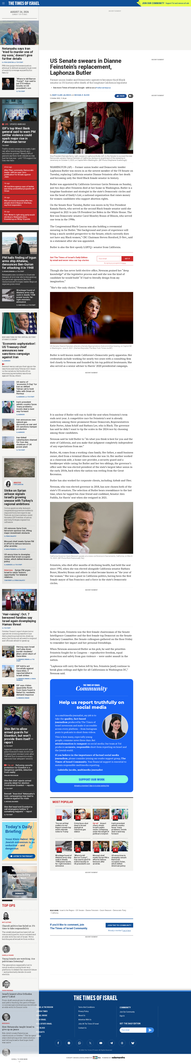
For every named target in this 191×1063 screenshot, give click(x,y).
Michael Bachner (12, 801)
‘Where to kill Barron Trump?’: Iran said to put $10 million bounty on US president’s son (82, 859)
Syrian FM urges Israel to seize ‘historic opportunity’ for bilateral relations (17, 573)
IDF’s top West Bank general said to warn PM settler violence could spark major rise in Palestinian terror (19, 135)
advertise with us (84, 1020)
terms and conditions (86, 1007)
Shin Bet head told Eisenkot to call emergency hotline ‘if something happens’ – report (18, 809)
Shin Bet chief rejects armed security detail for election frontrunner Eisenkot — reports (19, 783)
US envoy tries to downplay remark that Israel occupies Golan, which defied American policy (118, 860)
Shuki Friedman (7, 990)
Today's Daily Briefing (18, 829)
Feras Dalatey (11, 536)
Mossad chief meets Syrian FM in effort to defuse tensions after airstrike (101, 859)
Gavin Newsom (105, 910)
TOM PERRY (8, 580)
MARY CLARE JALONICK (61, 95)
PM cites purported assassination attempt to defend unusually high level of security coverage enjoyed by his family (19, 69)
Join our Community (153, 3)
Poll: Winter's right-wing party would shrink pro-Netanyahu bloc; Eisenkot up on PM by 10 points (19, 217)
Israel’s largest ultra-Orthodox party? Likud (17, 995)
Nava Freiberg (11, 549)
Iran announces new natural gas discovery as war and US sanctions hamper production (26, 424)
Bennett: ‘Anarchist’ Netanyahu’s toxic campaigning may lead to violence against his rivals (19, 796)
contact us (82, 1028)
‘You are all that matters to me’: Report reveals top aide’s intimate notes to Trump (63, 827)
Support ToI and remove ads (177, 3)
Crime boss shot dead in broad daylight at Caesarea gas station (81, 827)
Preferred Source (103, 88)
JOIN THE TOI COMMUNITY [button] (119, 925)
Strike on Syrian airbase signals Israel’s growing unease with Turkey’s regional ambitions (18, 497)
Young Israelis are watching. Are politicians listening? (18, 960)
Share (122, 96)
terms (124, 263)
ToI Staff (19, 62)
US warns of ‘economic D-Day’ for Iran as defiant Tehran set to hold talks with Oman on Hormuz (26, 388)
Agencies (7, 361)
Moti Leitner (6, 922)
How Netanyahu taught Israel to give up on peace (18, 1028)
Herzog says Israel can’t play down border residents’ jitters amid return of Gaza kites (26, 651)
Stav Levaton (9, 62)
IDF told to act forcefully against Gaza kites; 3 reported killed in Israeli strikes (25, 671)
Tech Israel (41, 1020)
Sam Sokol (22, 305)
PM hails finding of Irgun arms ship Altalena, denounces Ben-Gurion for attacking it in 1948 (19, 262)
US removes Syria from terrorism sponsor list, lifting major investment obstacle (18, 530)
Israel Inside (41, 1015)
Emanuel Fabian (23, 659)
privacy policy (83, 1011)
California (54, 913)
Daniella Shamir (8, 955)
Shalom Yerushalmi (11, 775)
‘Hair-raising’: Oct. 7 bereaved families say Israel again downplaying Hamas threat (19, 619)
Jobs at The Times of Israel (88, 1024)
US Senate (80, 910)
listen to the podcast (23, 856)
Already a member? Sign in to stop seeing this (91, 785)
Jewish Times (42, 1011)
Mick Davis (6, 1023)
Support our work (92, 779)
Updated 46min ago (18, 124)
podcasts (40, 1032)
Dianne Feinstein (92, 910)
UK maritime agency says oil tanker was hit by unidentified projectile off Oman (19, 189)
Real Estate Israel (44, 1024)
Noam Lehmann (9, 271)
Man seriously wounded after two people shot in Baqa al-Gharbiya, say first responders (18, 203)
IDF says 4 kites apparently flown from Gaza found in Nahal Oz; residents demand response (25, 690)
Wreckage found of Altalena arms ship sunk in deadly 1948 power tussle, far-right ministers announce (63, 860)
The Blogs (40, 1028)
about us (81, 1015)
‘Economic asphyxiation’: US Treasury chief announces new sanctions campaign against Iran (19, 350)
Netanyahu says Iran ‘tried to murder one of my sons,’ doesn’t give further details (17, 53)
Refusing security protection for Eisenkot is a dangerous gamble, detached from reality (18, 768)
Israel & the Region (67, 910)
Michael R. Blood (81, 95)
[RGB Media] (97, 1057)
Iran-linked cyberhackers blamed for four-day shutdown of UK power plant (26, 442)
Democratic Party (119, 910)
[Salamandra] (118, 1057)
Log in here (127, 930)
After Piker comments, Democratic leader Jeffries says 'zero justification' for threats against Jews (19, 173)
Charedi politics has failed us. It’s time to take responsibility (18, 927)
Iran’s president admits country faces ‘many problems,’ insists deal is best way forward (119, 828)
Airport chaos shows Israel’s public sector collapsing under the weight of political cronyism (101, 828)
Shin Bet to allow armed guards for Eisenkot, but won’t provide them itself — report (18, 735)
